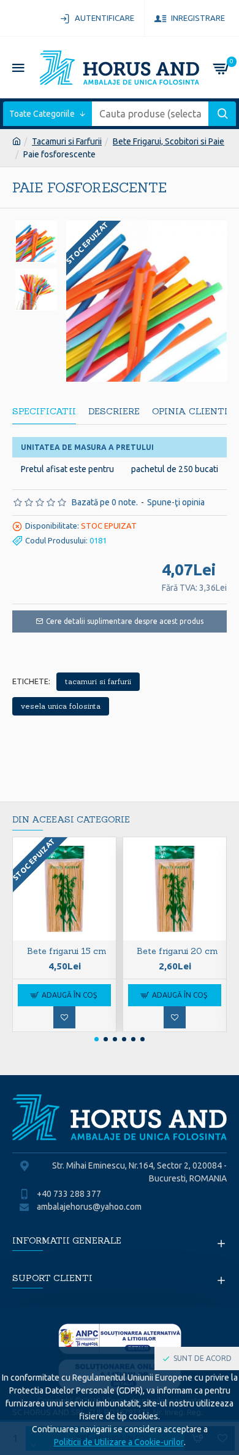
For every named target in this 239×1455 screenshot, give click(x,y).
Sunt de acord (202, 1358)
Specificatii (44, 411)
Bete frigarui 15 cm (67, 950)
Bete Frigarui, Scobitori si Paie (168, 141)
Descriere (114, 411)
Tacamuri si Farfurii (67, 141)
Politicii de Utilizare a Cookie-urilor (119, 1442)
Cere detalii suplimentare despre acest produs (124, 621)
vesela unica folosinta (61, 706)
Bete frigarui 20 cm (177, 950)
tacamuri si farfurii (98, 681)
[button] (96, 1039)
